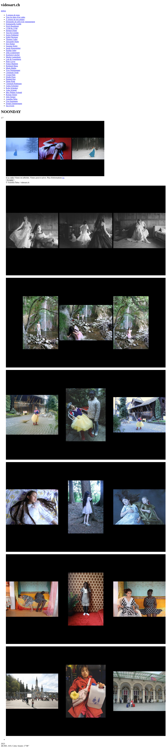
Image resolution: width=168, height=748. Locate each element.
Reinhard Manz (12, 66)
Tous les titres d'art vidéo (15, 17)
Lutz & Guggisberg (13, 59)
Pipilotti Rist (10, 79)
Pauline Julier (11, 50)
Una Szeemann (12, 101)
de (2, 11)
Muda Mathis (11, 68)
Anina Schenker (12, 86)
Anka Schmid (11, 90)
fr (3, 11)
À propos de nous (13, 15)
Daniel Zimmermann (14, 103)
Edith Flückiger (12, 37)
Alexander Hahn (12, 42)
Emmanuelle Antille (13, 24)
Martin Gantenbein (13, 57)
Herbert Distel (11, 30)
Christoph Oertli (12, 73)
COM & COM (11, 28)
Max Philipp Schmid (14, 92)
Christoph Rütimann (14, 84)
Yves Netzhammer (13, 70)
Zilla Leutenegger (13, 53)
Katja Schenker (12, 88)
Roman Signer (11, 95)
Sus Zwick (10, 106)
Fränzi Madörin (12, 64)
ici (63, 178)
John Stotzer (10, 97)
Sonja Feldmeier (12, 35)
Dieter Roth (10, 81)
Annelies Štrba (11, 99)
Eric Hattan (10, 44)
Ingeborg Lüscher (13, 55)
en (5, 11)
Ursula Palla (10, 75)
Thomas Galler (11, 39)
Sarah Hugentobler (13, 48)
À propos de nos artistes (15, 19)
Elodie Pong (10, 77)
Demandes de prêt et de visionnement (20, 22)
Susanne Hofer (11, 46)
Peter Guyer (10, 61)
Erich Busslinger (12, 26)
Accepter (10, 180)
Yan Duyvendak (12, 33)
